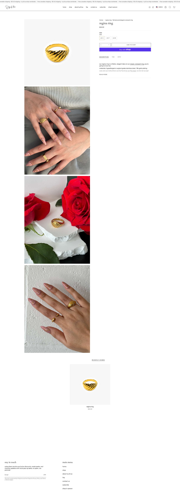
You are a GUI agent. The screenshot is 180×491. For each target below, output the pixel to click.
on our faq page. (131, 71)
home (64, 466)
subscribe (66, 485)
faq (64, 477)
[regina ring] (90, 384)
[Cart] (174, 7)
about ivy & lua (67, 474)
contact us (66, 481)
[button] (70, 7)
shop (64, 470)
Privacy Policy (36, 478)
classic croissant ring (137, 64)
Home (101, 20)
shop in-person (67, 488)
